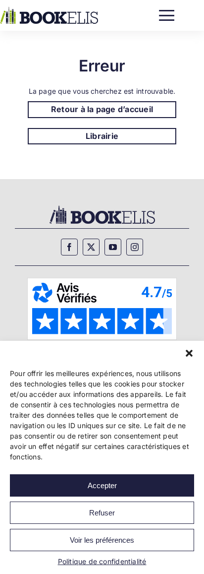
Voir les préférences (102, 540)
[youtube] (112, 247)
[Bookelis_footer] (102, 207)
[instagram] (134, 247)
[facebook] (69, 247)
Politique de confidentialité (102, 561)
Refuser (102, 513)
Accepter (102, 485)
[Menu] (166, 13)
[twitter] (91, 247)
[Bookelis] (49, 10)
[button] (189, 353)
